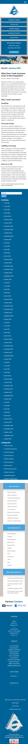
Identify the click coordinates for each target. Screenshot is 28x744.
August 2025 (7, 239)
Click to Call (14, 24)
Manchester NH (9, 185)
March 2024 (7, 296)
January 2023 (8, 342)
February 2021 (8, 419)
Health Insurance (9, 459)
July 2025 (7, 243)
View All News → (14, 676)
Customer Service (14, 33)
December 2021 (8, 385)
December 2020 (8, 425)
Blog (14, 627)
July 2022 (7, 362)
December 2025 (8, 226)
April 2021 (7, 412)
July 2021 (7, 402)
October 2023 (8, 312)
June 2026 (7, 206)
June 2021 (7, 405)
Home (14, 621)
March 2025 (7, 256)
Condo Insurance (10, 184)
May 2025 (7, 249)
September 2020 (8, 435)
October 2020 (8, 432)
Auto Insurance (8, 445)
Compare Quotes (14, 633)
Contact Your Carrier (14, 631)
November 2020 (8, 429)
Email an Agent (14, 29)
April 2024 (7, 292)
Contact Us (14, 635)
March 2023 (7, 336)
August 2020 (7, 439)
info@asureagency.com (15, 709)
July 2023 (7, 322)
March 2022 (7, 375)
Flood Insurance (8, 455)
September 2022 (8, 355)
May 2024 (7, 289)
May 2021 (7, 409)
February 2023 (8, 339)
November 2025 (8, 229)
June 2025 (7, 246)
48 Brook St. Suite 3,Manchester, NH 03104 (15, 699)
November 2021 (8, 389)
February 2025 (8, 259)
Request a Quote (14, 20)
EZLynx (20, 735)
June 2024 (7, 286)
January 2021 (8, 422)
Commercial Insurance (10, 449)
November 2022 (8, 349)
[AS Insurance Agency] (14, 10)
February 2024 (8, 299)
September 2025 (8, 236)
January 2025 (8, 262)
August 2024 (7, 279)
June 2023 (7, 326)
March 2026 (7, 216)
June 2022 (7, 365)
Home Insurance (8, 462)
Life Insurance (8, 465)
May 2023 (7, 329)
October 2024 (8, 272)
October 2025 (8, 233)
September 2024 (8, 276)
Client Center (14, 629)
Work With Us (14, 625)
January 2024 (8, 302)
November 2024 (8, 269)
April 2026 (7, 213)
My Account (14, 37)
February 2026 (8, 219)
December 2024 (8, 266)
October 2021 (8, 392)
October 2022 (8, 352)
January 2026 (8, 223)
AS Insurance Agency (14, 734)
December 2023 (8, 306)
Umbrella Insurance (9, 475)
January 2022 (8, 382)
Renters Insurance (9, 472)
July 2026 (7, 203)
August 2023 (7, 319)
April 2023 (7, 332)
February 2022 (8, 379)
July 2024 (7, 282)
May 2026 (7, 209)
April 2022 (7, 372)
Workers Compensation (11, 478)
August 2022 (7, 359)
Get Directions (14, 52)
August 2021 (7, 399)
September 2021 (8, 395)
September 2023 (8, 316)
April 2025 (7, 252)
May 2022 (7, 369)
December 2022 (8, 346)
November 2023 (8, 309)
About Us (14, 623)
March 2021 (7, 415)
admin (17, 78)
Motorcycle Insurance (10, 469)
